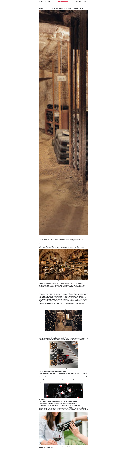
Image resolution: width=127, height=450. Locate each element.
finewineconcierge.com (66, 368)
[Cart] (91, 1)
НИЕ (80, 1)
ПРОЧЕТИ (41, 1)
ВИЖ (49, 1)
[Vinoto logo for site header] (63, 1)
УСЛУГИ (76, 1)
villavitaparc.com (66, 280)
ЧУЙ (45, 1)
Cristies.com (66, 331)
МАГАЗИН (84, 1)
